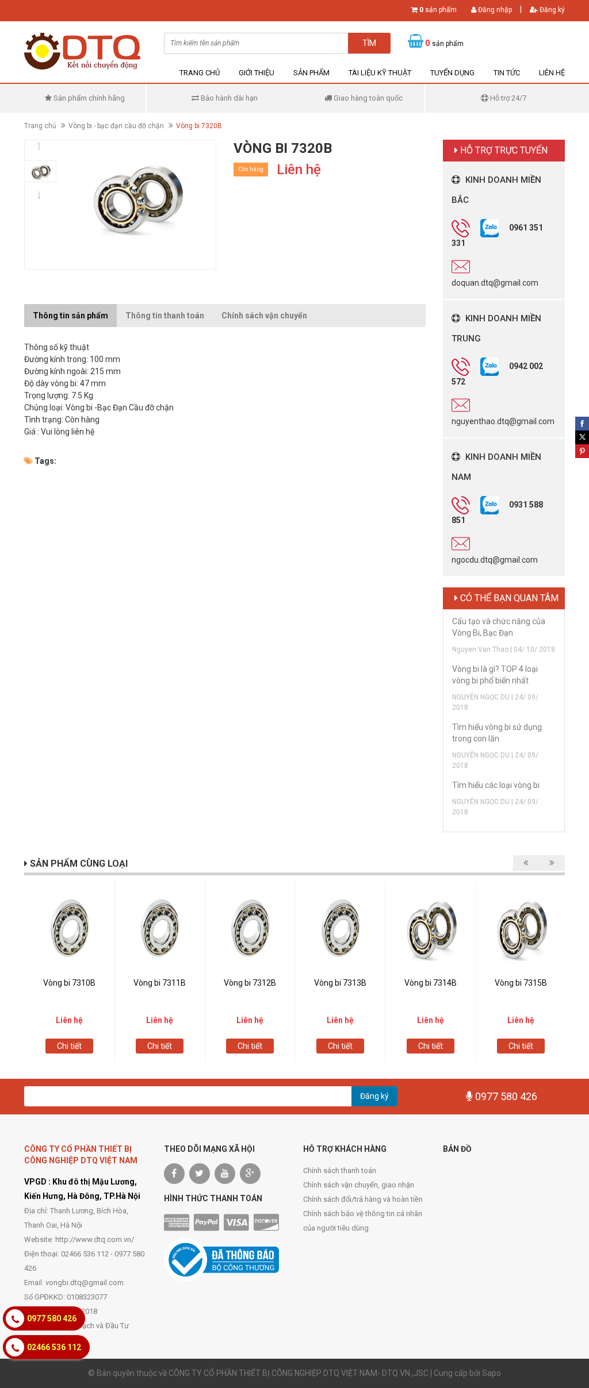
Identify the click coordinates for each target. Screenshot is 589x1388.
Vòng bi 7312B (250, 982)
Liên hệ (552, 72)
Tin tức (507, 72)
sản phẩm (438, 10)
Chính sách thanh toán (339, 1170)
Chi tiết (69, 1046)
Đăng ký (551, 10)
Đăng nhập (494, 10)
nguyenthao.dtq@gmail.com (503, 421)
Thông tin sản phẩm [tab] (70, 315)
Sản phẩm (311, 72)
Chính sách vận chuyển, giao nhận (358, 1185)
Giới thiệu (256, 72)
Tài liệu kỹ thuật (380, 72)
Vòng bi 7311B (159, 982)
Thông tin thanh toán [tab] (164, 315)
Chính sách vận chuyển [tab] (264, 315)
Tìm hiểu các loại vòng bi (496, 785)
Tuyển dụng (452, 72)
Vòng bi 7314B (430, 982)
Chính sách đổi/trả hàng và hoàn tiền (363, 1199)
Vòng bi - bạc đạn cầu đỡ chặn (116, 126)
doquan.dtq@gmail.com (495, 282)
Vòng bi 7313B (340, 982)
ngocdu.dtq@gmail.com (495, 559)
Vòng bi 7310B (69, 982)
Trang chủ (199, 72)
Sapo (491, 1373)
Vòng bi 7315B (521, 982)
